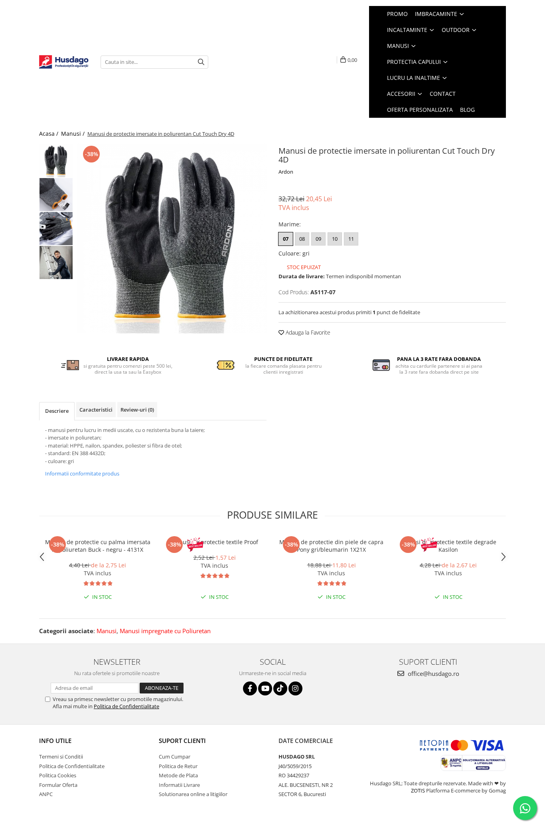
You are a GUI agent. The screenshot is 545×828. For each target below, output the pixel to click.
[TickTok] (280, 688)
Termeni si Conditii (61, 756)
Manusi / (73, 133)
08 (302, 238)
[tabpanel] (172, 238)
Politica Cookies (57, 775)
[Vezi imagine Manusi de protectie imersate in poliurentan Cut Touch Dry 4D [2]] (56, 228)
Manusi (107, 631)
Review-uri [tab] (137, 409)
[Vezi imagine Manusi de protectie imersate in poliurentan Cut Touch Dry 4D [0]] (56, 160)
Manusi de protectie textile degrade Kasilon (448, 545)
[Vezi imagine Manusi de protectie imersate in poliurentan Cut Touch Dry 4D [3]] (56, 262)
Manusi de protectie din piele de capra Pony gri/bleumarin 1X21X (331, 545)
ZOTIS (418, 790)
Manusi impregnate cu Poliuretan (165, 631)
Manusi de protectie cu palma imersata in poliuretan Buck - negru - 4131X (97, 545)
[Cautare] (201, 62)
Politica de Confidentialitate (126, 706)
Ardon (285, 171)
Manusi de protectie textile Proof (214, 542)
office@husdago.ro (432, 673)
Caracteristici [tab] (96, 409)
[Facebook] (250, 688)
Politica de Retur (178, 766)
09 (318, 238)
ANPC (46, 794)
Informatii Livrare (179, 784)
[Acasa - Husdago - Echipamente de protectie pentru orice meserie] (64, 62)
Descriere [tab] (57, 410)
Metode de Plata (178, 775)
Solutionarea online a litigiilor (193, 794)
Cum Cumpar (174, 756)
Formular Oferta (58, 784)
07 (285, 238)
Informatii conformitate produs (82, 473)
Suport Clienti (182, 741)
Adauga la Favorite (307, 332)
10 (335, 238)
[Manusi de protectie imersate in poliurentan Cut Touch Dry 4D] (172, 238)
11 (351, 238)
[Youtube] (265, 688)
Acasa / (49, 133)
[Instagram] (295, 688)
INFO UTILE (55, 741)
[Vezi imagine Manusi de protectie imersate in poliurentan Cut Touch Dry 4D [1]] (56, 194)
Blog (467, 109)
